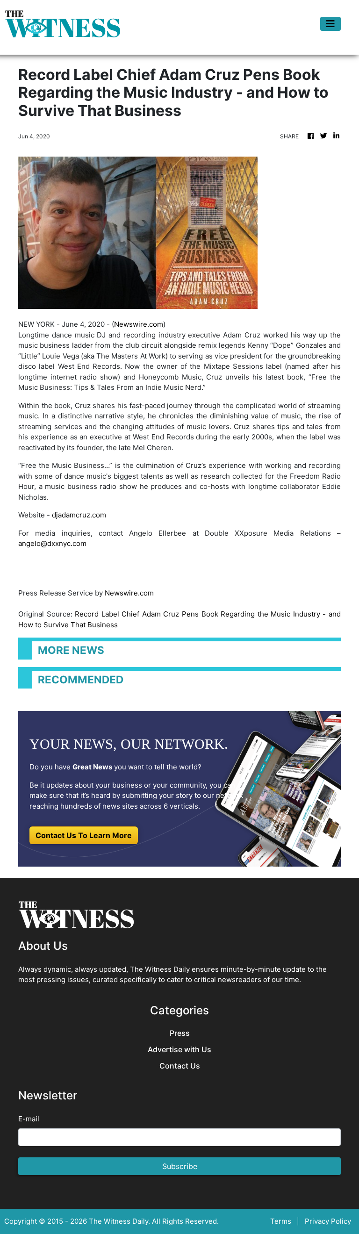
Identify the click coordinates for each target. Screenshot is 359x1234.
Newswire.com (138, 324)
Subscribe (179, 1166)
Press (180, 1033)
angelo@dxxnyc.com (52, 543)
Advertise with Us (179, 1049)
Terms (280, 1221)
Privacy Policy (328, 1221)
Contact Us (179, 1066)
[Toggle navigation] (330, 24)
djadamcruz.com (79, 514)
